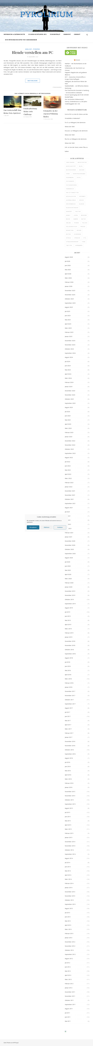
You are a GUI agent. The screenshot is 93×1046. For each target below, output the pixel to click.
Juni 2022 (68, 466)
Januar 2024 (68, 386)
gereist (77, 34)
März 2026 (68, 278)
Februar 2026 (69, 282)
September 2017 (70, 704)
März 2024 (68, 378)
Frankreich (70, 188)
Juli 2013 (67, 912)
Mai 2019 (68, 620)
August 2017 (69, 708)
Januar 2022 (68, 487)
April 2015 (68, 825)
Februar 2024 (69, 382)
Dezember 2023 (70, 391)
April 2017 (68, 725)
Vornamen (78, 245)
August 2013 (69, 908)
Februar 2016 (69, 783)
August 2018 (69, 658)
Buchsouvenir (71, 170)
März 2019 (68, 629)
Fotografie (70, 181)
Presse (83, 226)
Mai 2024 (68, 370)
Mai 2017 (68, 720)
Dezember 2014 (70, 842)
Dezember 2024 (70, 340)
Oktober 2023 (69, 399)
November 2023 (70, 395)
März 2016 (68, 779)
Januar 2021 (68, 537)
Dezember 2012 (70, 942)
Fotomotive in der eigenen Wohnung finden (50, 114)
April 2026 (68, 274)
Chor (68, 173)
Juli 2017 (67, 712)
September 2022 (70, 453)
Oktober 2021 (69, 499)
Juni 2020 (68, 566)
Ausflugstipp (71, 166)
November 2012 (70, 946)
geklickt (28, 49)
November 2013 (70, 896)
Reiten (68, 234)
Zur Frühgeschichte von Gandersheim (21, 40)
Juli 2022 (67, 462)
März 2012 (68, 979)
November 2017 (70, 695)
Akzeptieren (33, 527)
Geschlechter (71, 196)
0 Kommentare (57, 87)
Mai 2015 (68, 821)
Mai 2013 (68, 921)
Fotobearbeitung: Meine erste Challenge (30, 111)
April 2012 (68, 975)
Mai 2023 (68, 420)
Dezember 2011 (70, 992)
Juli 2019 (67, 612)
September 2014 (70, 854)
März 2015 (68, 829)
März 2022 (68, 478)
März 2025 (68, 328)
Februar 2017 (69, 733)
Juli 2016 (67, 762)
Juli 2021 (67, 512)
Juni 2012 (68, 967)
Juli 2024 (67, 361)
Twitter (69, 245)
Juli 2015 (67, 812)
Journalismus (71, 200)
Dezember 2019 (70, 591)
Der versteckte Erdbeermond (74, 99)
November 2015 (70, 796)
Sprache (77, 238)
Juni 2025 (68, 315)
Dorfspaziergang (79, 173)
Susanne (67, 131)
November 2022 (70, 445)
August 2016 (69, 758)
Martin (67, 139)
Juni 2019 (68, 616)
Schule (68, 238)
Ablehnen (46, 527)
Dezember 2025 (70, 290)
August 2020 (69, 558)
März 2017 (68, 729)
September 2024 (70, 353)
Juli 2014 (67, 862)
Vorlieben (60, 527)
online (68, 222)
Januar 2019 (68, 637)
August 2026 (69, 257)
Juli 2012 (67, 963)
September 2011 (70, 1004)
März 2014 (68, 879)
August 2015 (69, 808)
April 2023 (68, 424)
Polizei (84, 222)
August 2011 (69, 1009)
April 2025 (68, 324)
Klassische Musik (72, 207)
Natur (83, 219)
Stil (84, 238)
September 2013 (70, 904)
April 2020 (68, 574)
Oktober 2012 (69, 950)
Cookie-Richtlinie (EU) (37, 34)
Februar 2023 (69, 432)
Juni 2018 (68, 666)
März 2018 (68, 679)
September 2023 (70, 403)
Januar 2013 (68, 938)
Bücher (81, 170)
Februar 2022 (69, 482)
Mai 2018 (68, 670)
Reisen (79, 230)
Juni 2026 (68, 265)
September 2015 (70, 804)
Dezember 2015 (70, 791)
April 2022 (68, 474)
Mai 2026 (68, 269)
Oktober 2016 (69, 750)
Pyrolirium (46, 14)
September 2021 (70, 503)
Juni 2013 (68, 917)
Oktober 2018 (69, 649)
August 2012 (69, 958)
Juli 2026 (67, 261)
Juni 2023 (68, 416)
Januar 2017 (68, 737)
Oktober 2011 (69, 1000)
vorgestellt (55, 34)
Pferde (76, 222)
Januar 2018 (68, 687)
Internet (82, 196)
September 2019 (70, 604)
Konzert (69, 211)
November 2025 (70, 295)
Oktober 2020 (69, 549)
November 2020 (70, 545)
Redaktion (69, 230)
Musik (68, 219)
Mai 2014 (68, 871)
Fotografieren (71, 185)
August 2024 (69, 357)
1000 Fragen (70, 162)
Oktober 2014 (69, 850)
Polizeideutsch (71, 226)
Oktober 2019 (69, 599)
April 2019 (68, 624)
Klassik (81, 204)
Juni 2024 (68, 366)
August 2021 (69, 507)
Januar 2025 (68, 336)
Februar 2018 (69, 683)
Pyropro (36, 49)
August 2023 (69, 407)
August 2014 (69, 858)
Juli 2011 (67, 1013)
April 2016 (68, 775)
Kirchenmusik (71, 204)
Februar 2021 (69, 533)
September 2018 (70, 654)
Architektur (82, 162)
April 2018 (68, 674)
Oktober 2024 (69, 349)
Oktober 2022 (69, 449)
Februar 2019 (69, 633)
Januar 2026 (68, 286)
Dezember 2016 (70, 741)
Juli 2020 (67, 562)
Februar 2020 (69, 583)
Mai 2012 (68, 971)
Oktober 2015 (69, 800)
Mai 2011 (68, 1021)
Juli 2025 (67, 311)
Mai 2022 (68, 470)
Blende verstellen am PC (32, 52)
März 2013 (68, 929)
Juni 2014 (68, 867)
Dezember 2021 (70, 491)
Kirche (81, 200)
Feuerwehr (70, 177)
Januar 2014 (68, 887)
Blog (81, 166)
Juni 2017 (68, 716)
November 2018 (70, 645)
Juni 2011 (68, 1017)
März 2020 (68, 578)
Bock (66, 122)
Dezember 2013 (70, 892)
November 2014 (70, 846)
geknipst (67, 34)
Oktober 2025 (69, 299)
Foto (79, 177)
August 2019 (69, 608)
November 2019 (70, 595)
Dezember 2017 (70, 691)
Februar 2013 (69, 933)
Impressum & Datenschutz (14, 34)
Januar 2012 (68, 988)
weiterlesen (33, 81)
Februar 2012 (69, 983)
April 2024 (68, 374)
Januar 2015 (68, 837)
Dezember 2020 (70, 541)
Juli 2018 (67, 662)
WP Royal (15, 1042)
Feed (78, 60)
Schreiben (77, 234)
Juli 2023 (67, 411)
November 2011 (70, 996)
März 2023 (68, 428)
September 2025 (70, 303)
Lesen (76, 215)
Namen (76, 219)
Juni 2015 (68, 816)
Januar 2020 (68, 587)
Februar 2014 (69, 883)
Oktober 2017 (69, 700)
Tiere (83, 241)
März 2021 (68, 528)
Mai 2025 (68, 320)
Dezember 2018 (70, 641)
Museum (84, 215)
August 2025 (69, 307)
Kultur (78, 211)
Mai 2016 (68, 771)
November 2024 (70, 345)
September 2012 (70, 954)
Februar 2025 (69, 332)
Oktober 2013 (69, 900)
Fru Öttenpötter (72, 192)
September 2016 (70, 754)
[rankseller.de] (77, 1031)
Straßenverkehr (72, 241)
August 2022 (69, 457)
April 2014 (68, 875)
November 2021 (70, 495)
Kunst (68, 215)
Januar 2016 (68, 787)
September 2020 (70, 553)
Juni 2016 (68, 766)
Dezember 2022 (70, 441)
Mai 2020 (68, 570)
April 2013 (68, 925)
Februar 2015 (69, 833)
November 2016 (70, 745)
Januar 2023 (68, 436)
